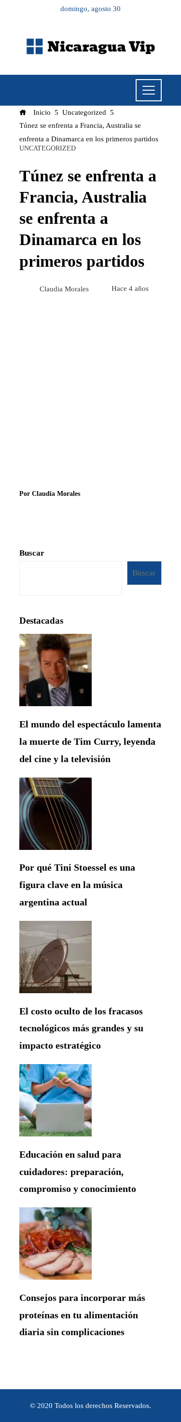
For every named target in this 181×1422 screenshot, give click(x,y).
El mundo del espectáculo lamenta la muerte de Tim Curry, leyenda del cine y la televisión (90, 741)
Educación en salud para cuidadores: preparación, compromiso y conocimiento (77, 1171)
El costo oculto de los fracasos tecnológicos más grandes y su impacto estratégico (81, 1028)
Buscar (31, 553)
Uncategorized (47, 148)
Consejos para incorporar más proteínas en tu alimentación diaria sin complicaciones (82, 1315)
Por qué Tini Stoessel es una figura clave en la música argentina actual (77, 884)
